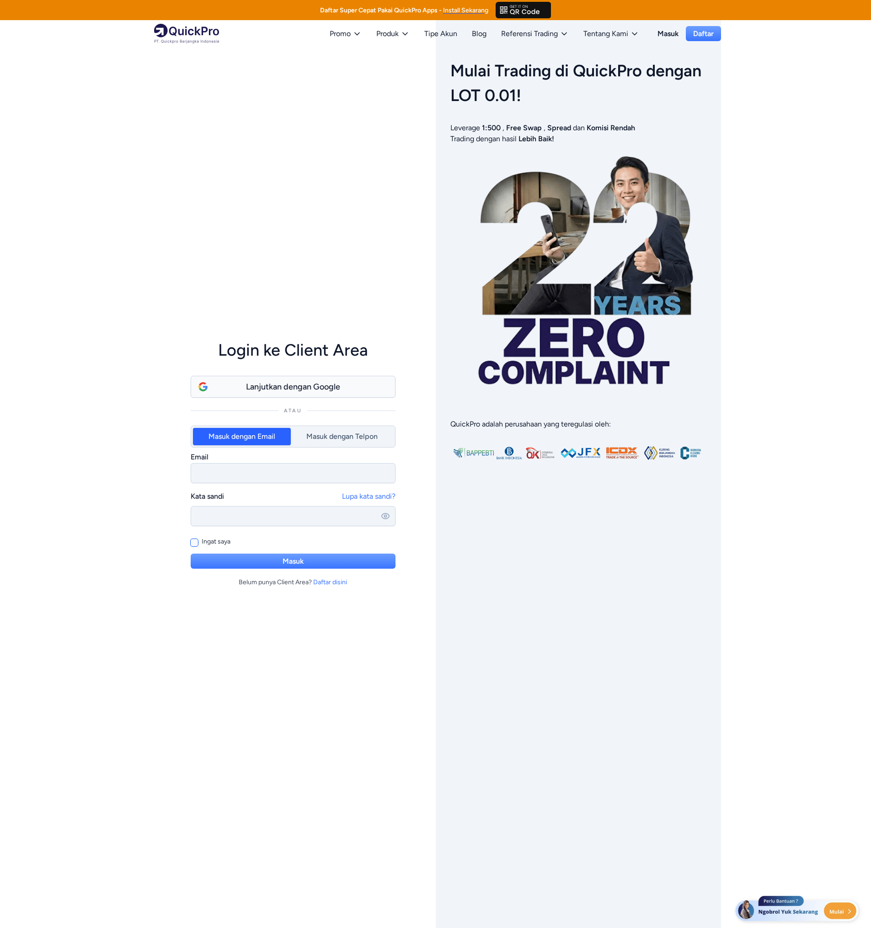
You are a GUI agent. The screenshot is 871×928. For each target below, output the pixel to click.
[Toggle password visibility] (385, 516)
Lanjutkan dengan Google (293, 387)
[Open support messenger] (798, 909)
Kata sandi (207, 496)
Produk (387, 33)
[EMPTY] (523, 10)
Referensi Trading (529, 33)
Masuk (668, 33)
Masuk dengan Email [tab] (241, 436)
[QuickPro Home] (186, 33)
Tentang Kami (605, 33)
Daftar (703, 33)
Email (199, 457)
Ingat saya (216, 541)
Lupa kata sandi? (368, 496)
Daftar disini (330, 582)
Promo (340, 33)
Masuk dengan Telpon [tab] (342, 436)
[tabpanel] (293, 467)
